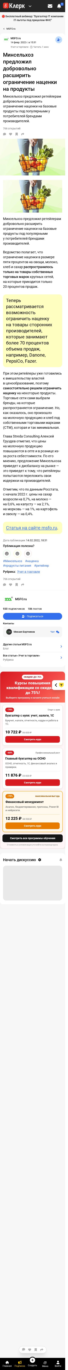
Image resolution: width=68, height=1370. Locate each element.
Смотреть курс (32, 739)
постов (35, 608)
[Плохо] (28, 553)
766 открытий (11, 579)
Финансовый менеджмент (24, 802)
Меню (45, 1366)
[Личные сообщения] (50, 6)
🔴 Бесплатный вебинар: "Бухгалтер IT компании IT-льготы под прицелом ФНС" (32, 18)
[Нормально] (17, 553)
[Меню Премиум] (30, 6)
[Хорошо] (7, 553)
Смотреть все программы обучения (32, 838)
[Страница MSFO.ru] (6, 39)
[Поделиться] (22, 134)
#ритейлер (41, 565)
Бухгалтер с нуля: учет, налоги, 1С (29, 715)
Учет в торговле (20, 46)
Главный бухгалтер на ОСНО (25, 758)
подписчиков (14, 608)
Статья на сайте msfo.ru (31, 527)
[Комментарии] (4, 134)
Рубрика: (9, 572)
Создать (32, 1365)
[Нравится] (10, 134)
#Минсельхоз (12, 561)
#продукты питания (17, 565)
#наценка (32, 561)
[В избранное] (16, 134)
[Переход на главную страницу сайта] (14, 6)
